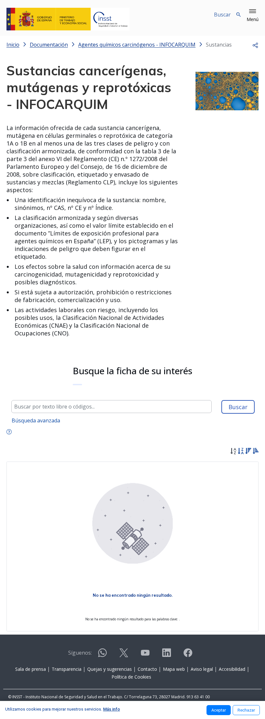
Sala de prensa (30, 669)
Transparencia (66, 669)
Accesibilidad (232, 669)
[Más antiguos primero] (255, 451)
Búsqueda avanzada (36, 420)
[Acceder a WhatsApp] (102, 655)
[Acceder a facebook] (188, 655)
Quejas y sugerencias (109, 669)
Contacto (147, 669)
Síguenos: (80, 652)
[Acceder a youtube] (145, 655)
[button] (253, 15)
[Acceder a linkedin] (166, 655)
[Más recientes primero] (248, 451)
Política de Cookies (131, 677)
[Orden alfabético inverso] (241, 451)
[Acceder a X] (124, 655)
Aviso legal (202, 669)
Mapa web (174, 669)
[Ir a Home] (68, 19)
